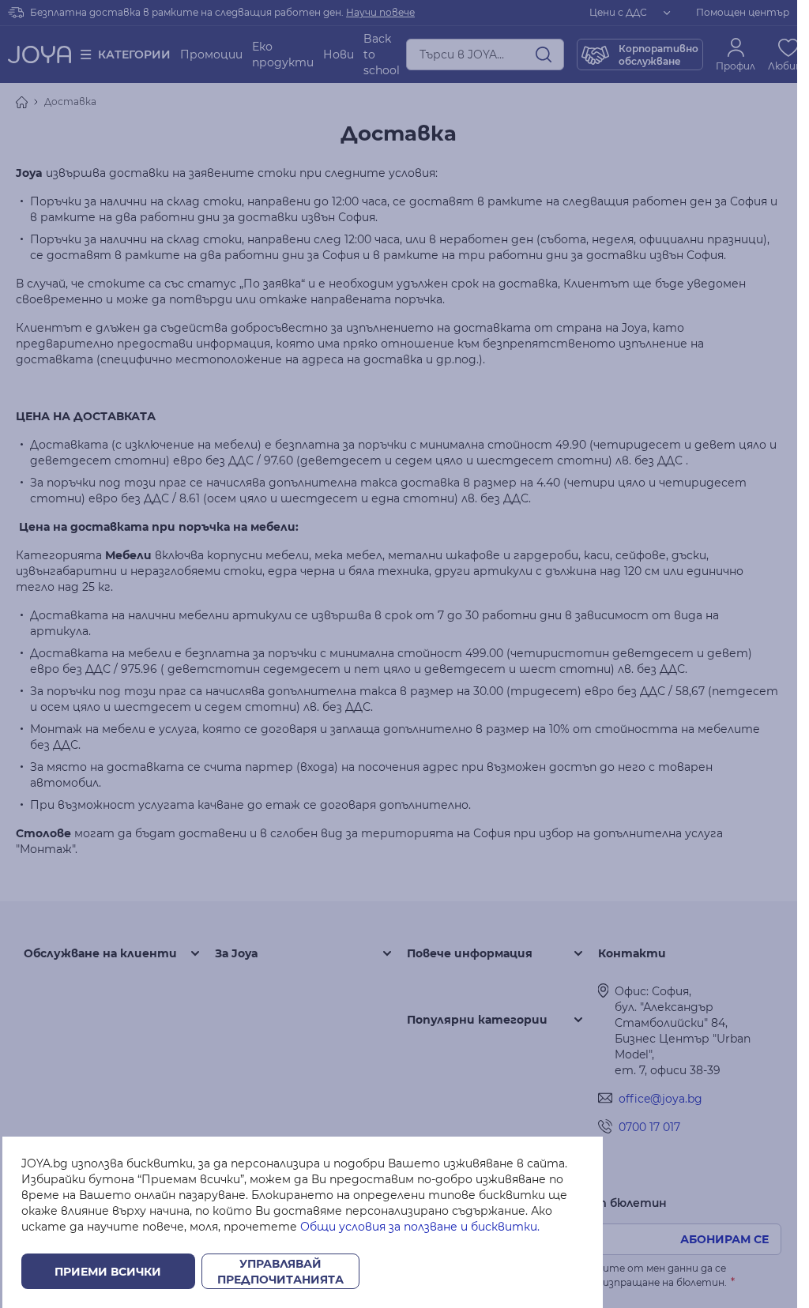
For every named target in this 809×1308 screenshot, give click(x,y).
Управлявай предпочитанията (280, 1272)
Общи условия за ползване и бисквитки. (420, 1227)
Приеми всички (108, 1272)
